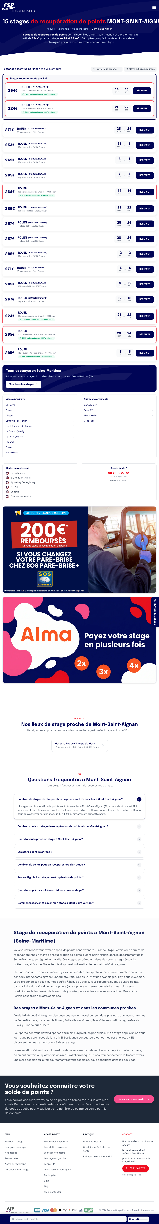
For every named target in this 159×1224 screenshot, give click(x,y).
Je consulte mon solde (131, 1099)
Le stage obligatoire (55, 1158)
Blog (46, 1181)
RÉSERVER (142, 91)
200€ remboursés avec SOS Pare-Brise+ (40, 94)
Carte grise (50, 1175)
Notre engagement (15, 1164)
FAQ (46, 1186)
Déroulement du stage (17, 1170)
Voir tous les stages (21, 384)
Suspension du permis (56, 1142)
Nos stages (11, 1153)
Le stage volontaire (54, 1153)
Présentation (12, 1158)
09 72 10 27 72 (118, 473)
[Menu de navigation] (154, 7)
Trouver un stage (14, 1142)
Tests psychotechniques (57, 1170)
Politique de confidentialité (97, 1157)
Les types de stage (15, 1147)
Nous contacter (52, 1192)
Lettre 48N (49, 1164)
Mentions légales (92, 1142)
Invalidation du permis (56, 1147)
